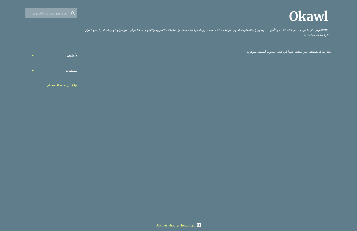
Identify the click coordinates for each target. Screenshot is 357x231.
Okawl (308, 16)
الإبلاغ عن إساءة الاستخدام (62, 85)
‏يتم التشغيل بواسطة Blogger (176, 225)
